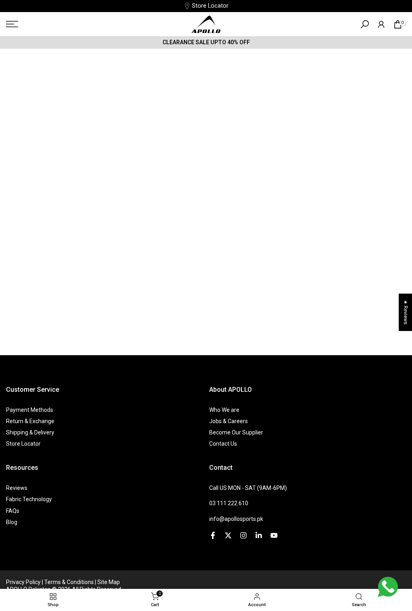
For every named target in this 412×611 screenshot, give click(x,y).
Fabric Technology (29, 499)
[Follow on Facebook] (212, 535)
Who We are (224, 410)
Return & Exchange (30, 421)
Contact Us (223, 443)
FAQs (12, 511)
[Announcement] (206, 42)
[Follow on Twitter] (228, 535)
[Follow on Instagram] (243, 535)
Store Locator (210, 5)
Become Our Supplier (236, 432)
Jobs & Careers (228, 421)
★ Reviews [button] (405, 312)
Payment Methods (29, 410)
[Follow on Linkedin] (258, 535)
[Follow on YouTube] (274, 535)
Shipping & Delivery (30, 432)
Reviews (16, 488)
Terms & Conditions (69, 582)
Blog (11, 522)
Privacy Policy (24, 582)
